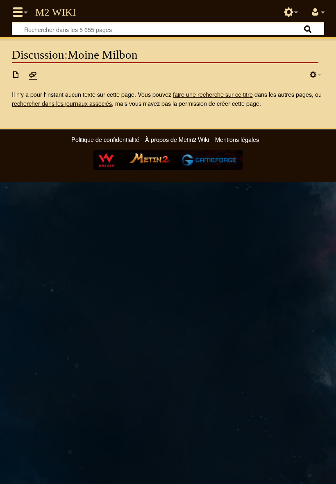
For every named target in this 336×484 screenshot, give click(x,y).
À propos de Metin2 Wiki (177, 139)
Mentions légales (237, 139)
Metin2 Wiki (55, 12)
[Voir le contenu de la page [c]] (16, 75)
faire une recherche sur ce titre (213, 94)
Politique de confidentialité (105, 139)
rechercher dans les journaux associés (62, 103)
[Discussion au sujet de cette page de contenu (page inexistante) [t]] (33, 75)
